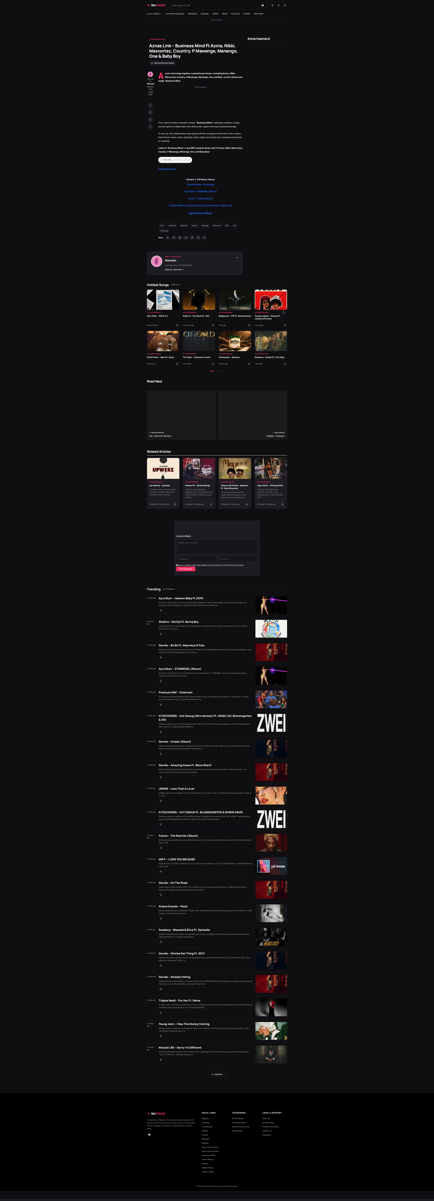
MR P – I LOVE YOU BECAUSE (177, 859)
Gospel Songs (207, 1168)
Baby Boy (184, 225)
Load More (218, 1074)
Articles (205, 1135)
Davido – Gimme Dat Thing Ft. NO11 (182, 953)
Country (194, 225)
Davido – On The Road (173, 883)
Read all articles (173, 270)
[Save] (150, 119)
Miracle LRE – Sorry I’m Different (180, 1047)
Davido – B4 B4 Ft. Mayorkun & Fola (181, 645)
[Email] (198, 237)
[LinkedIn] (179, 237)
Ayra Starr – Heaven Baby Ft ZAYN (181, 598)
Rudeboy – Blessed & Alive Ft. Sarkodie (184, 930)
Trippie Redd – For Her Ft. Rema (179, 1000)
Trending (205, 1123)
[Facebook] (167, 237)
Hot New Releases (154, 312)
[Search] (272, 5)
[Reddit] (192, 237)
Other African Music (157, 39)
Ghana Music (237, 1131)
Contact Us (266, 1131)
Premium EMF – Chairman (175, 692)
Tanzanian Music (156, 482)
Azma (162, 225)
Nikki (227, 225)
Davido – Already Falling (174, 977)
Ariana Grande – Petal (173, 906)
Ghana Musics (207, 1159)
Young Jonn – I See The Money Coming (184, 1024)
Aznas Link (172, 225)
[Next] (283, 312)
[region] (217, 331)
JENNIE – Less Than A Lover (177, 788)
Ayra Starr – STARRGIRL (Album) (200, 191)
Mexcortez (217, 225)
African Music (238, 1118)
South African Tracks (240, 1127)
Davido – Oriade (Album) (200, 198)
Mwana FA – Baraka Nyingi (197, 485)
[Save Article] (177, 325)
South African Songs (210, 1151)
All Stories (168, 589)
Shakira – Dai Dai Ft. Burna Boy (179, 622)
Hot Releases (207, 1127)
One (234, 225)
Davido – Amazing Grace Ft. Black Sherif (185, 765)
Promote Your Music (270, 1127)
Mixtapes (205, 1139)
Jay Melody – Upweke (159, 485)
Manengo (205, 225)
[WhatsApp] (185, 237)
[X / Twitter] (173, 237)
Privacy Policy (268, 1123)
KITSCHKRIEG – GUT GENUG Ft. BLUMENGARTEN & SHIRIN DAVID (201, 812)
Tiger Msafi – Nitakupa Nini (270, 485)
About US (266, 1118)
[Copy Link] (204, 237)
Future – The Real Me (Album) (178, 835)
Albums (205, 1131)
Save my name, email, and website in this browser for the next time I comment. (211, 565)
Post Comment (186, 569)
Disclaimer (266, 1135)
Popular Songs (208, 1172)
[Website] (237, 257)
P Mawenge (164, 231)
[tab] (212, 371)
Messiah (154, 504)
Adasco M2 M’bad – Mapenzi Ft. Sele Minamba (234, 487)
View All (175, 285)
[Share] (150, 127)
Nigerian (205, 1118)
